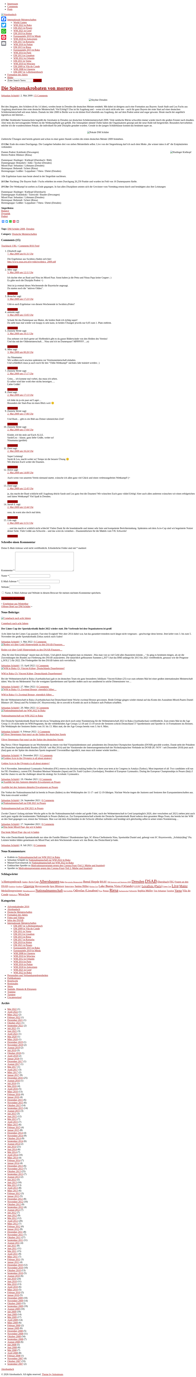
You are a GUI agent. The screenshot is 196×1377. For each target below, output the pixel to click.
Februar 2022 (13, 1017)
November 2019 (15, 1045)
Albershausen (49, 881)
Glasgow (28, 886)
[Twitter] (4, 25)
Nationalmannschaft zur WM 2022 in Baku (22, 715)
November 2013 (15, 1168)
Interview (69, 886)
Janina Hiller (82, 886)
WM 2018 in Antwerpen (25, 39)
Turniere (11, 994)
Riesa (113, 890)
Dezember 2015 (15, 1100)
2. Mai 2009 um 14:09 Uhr (20, 472)
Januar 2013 (13, 1196)
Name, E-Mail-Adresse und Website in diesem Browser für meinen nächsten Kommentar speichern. (53, 593)
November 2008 (15, 1333)
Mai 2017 (12, 1067)
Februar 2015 (13, 1127)
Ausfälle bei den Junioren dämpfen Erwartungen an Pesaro (29, 787)
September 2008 (15, 1339)
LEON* (137, 886)
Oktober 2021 (14, 1023)
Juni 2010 (12, 1281)
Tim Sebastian (160, 891)
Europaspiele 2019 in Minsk (27, 36)
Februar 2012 (13, 1226)
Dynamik (5, 213)
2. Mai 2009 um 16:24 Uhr (20, 451)
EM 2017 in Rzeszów (24, 41)
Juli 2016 (11, 1083)
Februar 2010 (13, 1292)
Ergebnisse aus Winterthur (15, 603)
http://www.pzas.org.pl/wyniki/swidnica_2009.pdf (31, 261)
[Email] (4, 43)
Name (5, 575)
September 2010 (15, 1273)
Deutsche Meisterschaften (24, 234)
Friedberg (19, 886)
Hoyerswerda (42, 886)
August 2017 (13, 1064)
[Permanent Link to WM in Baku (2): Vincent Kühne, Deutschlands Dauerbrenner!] (33, 668)
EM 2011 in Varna (22, 61)
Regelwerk (12, 981)
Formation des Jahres (17, 74)
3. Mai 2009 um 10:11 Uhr (20, 333)
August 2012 (13, 1210)
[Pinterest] (4, 37)
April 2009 (12, 1320)
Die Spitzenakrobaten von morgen (37, 88)
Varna (178, 890)
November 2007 (15, 1358)
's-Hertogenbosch (11, 881)
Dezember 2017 (15, 1061)
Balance (5, 211)
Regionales (12, 983)
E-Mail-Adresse (9, 581)
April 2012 (12, 1221)
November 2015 (15, 1102)
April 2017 (12, 1069)
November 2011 (15, 1234)
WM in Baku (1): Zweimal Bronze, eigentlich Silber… (27, 694)
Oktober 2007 (14, 1361)
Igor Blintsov (57, 886)
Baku (62, 882)
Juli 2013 (11, 1179)
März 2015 (12, 1124)
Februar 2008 (13, 1355)
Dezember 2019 (15, 1042)
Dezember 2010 (15, 1265)
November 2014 (15, 1135)
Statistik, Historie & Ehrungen (21, 989)
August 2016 (13, 1080)
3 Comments (44, 731)
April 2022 (12, 1012)
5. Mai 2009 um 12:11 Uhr (20, 272)
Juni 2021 (12, 1031)
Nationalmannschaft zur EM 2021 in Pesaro (22, 808)
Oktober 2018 (14, 1053)
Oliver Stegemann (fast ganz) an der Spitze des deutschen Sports (32, 739)
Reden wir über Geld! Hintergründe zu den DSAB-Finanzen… (31, 649)
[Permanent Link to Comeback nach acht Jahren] (16, 618)
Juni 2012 (12, 1215)
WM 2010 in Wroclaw (24, 63)
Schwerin (133, 891)
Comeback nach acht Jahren (14, 623)
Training (11, 992)
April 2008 (12, 1353)
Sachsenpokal (124, 891)
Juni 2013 (12, 1182)
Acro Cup (33, 881)
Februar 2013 (13, 1193)
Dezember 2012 (15, 1199)
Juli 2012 (11, 1212)
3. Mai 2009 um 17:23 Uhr (20, 299)
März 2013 (12, 1190)
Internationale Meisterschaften (21, 19)
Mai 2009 (12, 1317)
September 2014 (15, 1141)
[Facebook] (4, 19)
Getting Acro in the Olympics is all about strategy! (25, 763)
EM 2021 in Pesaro (22, 28)
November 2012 (15, 1201)
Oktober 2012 (14, 1204)
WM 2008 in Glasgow (24, 69)
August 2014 (13, 1144)
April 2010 (12, 1287)
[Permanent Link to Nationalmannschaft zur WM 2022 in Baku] (23, 710)
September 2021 (15, 1025)
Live (175, 886)
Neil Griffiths (68, 891)
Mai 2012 (12, 1218)
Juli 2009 (11, 1311)
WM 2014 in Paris (22, 52)
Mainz (183, 886)
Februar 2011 (13, 1259)
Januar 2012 (13, 1229)
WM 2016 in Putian (23, 44)
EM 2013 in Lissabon (23, 55)
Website (5, 587)
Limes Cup (167, 886)
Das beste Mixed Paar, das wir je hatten (20, 832)
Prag (100, 891)
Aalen (25, 882)
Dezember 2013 (15, 1166)
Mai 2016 (12, 1086)
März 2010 (12, 1289)
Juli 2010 (11, 1278)
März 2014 (12, 1157)
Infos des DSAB (15, 920)
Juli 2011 (11, 1245)
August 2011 (13, 1243)
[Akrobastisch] (8, 14)
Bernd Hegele (91, 881)
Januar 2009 (13, 1328)
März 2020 (12, 1039)
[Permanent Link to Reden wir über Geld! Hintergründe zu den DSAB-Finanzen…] (33, 644)
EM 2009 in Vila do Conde (26, 66)
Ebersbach (163, 881)
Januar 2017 (13, 1075)
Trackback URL (9, 246)
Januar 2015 (13, 1130)
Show (10, 986)
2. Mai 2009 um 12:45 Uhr (20, 488)
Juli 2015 (11, 1113)
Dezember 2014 (15, 1133)
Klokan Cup (93, 886)
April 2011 (12, 1254)
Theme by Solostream (52, 1374)
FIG (172, 881)
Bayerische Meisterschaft (74, 882)
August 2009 (13, 1309)
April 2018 (12, 1056)
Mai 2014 (12, 1152)
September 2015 (15, 1108)
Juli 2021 (11, 1028)
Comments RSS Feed (29, 246)
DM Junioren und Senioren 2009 (119, 882)
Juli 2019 (11, 1050)
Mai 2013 (12, 1185)
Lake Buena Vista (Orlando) (116, 886)
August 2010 (13, 1276)
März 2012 (12, 1223)
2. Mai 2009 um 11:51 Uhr (20, 523)
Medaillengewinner (11, 890)
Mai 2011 (12, 1251)
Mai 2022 (12, 1009)
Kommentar (8, 570)
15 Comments (41, 95)
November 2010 (15, 1267)
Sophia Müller (145, 890)
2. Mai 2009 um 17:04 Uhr (20, 429)
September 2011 (15, 1240)
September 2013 (15, 1174)
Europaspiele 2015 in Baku (26, 50)
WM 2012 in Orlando (23, 58)
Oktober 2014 (14, 1138)
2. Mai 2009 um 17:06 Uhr (20, 413)
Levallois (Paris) (152, 886)
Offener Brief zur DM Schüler (15, 606)
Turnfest (170, 891)
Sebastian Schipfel (10, 95)
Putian (106, 891)
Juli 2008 (11, 1344)
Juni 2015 (12, 1116)
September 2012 (15, 1207)
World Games (20, 22)
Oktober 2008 (14, 1336)
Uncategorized (14, 997)
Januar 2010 (13, 1295)
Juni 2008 (12, 1347)
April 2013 (12, 1188)
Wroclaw (23, 894)
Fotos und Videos (15, 917)
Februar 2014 (13, 1160)
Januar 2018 (13, 1058)
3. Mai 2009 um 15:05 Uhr (20, 315)
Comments (12, 6)
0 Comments (40, 641)
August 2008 (13, 1342)
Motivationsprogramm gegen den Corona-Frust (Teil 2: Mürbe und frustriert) (68, 865)
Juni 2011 (12, 1248)
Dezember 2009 (15, 1298)
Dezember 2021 (15, 1020)
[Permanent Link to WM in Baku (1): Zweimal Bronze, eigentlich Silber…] (29, 689)
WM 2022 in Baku (22, 25)
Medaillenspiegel (29, 891)
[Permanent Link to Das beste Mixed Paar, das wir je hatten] (21, 827)
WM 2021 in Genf (22, 30)
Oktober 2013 (14, 1171)
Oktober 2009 (14, 1303)
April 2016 (12, 1089)
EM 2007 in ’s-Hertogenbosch (28, 72)
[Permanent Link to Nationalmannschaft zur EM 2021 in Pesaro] (23, 803)
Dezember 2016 (15, 1078)
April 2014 (12, 1155)
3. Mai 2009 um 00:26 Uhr (20, 352)
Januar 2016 (13, 1097)
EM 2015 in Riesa (22, 47)
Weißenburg (13, 895)
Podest (4, 216)
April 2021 (12, 1034)
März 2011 (12, 1256)
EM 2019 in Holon (22, 33)
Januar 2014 (13, 1163)
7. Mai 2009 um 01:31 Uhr (20, 253)
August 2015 (13, 1111)
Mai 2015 (12, 1119)
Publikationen (14, 978)
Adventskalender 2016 (18, 906)
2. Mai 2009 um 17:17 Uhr (20, 373)
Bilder (10, 77)
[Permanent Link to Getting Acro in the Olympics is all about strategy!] (26, 758)
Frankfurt (12, 886)
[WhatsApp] (4, 31)
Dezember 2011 (15, 1232)
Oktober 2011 (14, 1237)
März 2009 (12, 1322)
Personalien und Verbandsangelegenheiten (27, 975)
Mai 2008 (12, 1350)
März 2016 (12, 1091)
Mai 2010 (12, 1284)
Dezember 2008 (15, 1331)
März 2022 (12, 1014)
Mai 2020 (12, 1036)
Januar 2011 (13, 1262)
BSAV (103, 881)
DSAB (151, 881)
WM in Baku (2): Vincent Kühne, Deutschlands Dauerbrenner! (31, 673)
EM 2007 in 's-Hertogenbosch (28, 926)
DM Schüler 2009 (16, 229)
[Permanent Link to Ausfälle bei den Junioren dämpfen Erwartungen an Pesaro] (30, 782)
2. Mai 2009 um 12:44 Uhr (20, 507)
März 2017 (12, 1072)
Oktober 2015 (14, 1105)
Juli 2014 (11, 1146)
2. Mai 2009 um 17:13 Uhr (20, 395)
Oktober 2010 (14, 1270)
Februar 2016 (13, 1094)
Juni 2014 (12, 1149)
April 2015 (12, 1122)
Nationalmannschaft (49, 890)
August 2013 (13, 1177)
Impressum (12, 3)
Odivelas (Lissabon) (85, 890)
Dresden (30, 229)
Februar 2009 (13, 1325)
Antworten (12, 267)
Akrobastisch (13, 909)
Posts (9, 9)
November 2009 (15, 1300)
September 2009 (15, 1306)
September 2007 (15, 1364)
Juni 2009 (12, 1314)
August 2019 (13, 1047)
